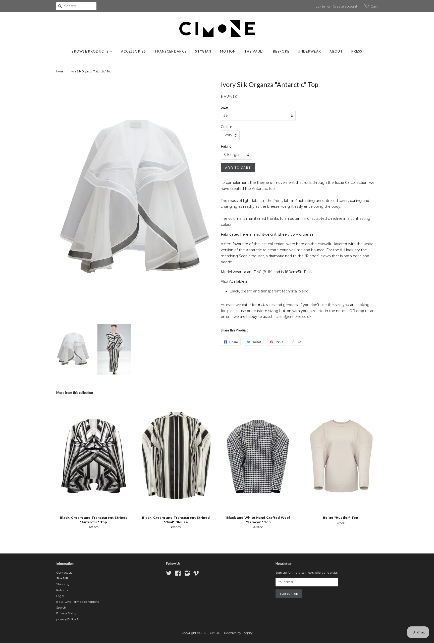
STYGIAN (203, 51)
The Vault (254, 51)
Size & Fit (62, 578)
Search (61, 607)
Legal (60, 596)
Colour (226, 126)
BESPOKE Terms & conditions (77, 602)
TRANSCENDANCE (170, 51)
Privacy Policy (66, 613)
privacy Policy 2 (67, 619)
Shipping (63, 584)
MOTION (228, 51)
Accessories (133, 51)
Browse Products (91, 51)
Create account (345, 6)
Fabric (226, 146)
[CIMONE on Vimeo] (196, 574)
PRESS (356, 51)
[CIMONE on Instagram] (187, 574)
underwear (309, 51)
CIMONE (216, 633)
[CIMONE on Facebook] (178, 574)
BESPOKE (281, 51)
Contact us (64, 572)
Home (59, 71)
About (336, 51)
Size (224, 107)
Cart (374, 6)
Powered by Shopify (238, 633)
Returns (62, 590)
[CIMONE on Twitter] (169, 574)
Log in (320, 6)
